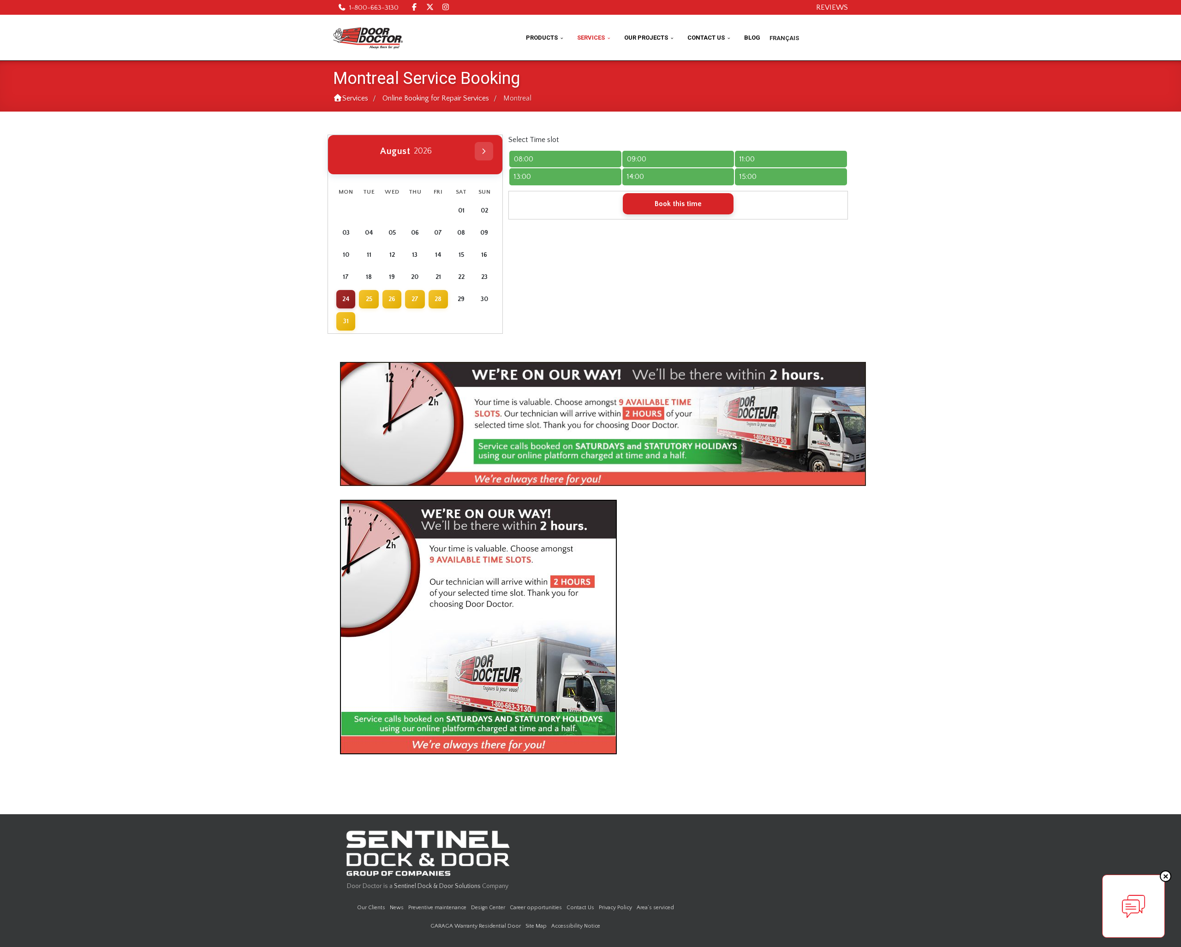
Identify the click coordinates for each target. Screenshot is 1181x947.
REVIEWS (832, 7)
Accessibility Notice (575, 926)
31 (346, 321)
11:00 (747, 159)
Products (542, 37)
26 (391, 299)
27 (415, 299)
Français (784, 38)
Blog (752, 37)
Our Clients (371, 908)
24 (346, 299)
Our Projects (646, 37)
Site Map (536, 926)
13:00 (522, 176)
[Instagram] (445, 7)
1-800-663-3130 (374, 8)
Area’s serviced (655, 908)
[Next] (484, 151)
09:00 (636, 159)
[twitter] (430, 7)
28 (438, 299)
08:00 (523, 159)
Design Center (488, 908)
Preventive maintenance (437, 908)
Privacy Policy (615, 908)
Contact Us (706, 37)
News (397, 908)
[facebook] (414, 7)
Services (591, 37)
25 (369, 299)
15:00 (748, 176)
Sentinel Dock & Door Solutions (437, 886)
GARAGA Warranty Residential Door (475, 926)
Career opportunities (536, 908)
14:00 (635, 176)
